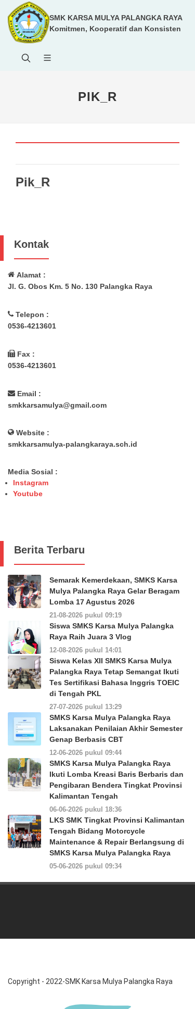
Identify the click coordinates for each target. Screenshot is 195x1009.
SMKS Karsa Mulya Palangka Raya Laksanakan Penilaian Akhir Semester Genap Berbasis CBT (116, 728)
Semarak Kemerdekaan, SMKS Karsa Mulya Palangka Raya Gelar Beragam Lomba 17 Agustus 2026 (114, 591)
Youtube (28, 493)
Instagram (30, 482)
